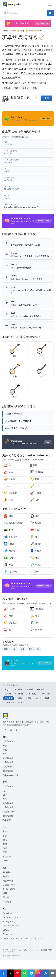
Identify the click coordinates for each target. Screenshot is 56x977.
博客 (5, 893)
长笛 (34, 500)
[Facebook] (5, 730)
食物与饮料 (8, 816)
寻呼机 (9, 530)
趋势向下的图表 (13, 523)
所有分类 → (8, 820)
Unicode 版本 (9, 885)
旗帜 (5, 745)
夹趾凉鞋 (10, 572)
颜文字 (6, 897)
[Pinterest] (16, 730)
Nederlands (20, 694)
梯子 (34, 537)
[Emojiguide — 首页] (5, 716)
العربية (38, 698)
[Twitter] (11, 730)
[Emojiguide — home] (14, 4)
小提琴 (35, 493)
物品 (5, 750)
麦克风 (35, 544)
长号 (7, 486)
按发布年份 (8, 880)
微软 (5, 844)
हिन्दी (47, 698)
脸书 (5, 840)
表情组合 (7, 872)
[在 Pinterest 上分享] (17, 973)
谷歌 (5, 835)
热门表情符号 (9, 889)
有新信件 (10, 537)
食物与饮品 (8, 771)
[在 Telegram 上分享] (31, 973)
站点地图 (6, 956)
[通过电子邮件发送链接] (52, 973)
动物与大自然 (9, 811)
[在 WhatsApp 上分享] (24, 973)
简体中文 (9, 698)
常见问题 (7, 901)
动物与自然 (8, 766)
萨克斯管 (10, 493)
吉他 (8, 472)
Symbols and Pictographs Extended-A (21, 207)
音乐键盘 (36, 472)
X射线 (9, 544)
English (8, 689)
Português (34, 694)
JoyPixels (7, 856)
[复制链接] (45, 973)
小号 (34, 486)
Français (41, 689)
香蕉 (34, 616)
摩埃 (8, 565)
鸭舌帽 (9, 551)
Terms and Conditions (13, 917)
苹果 (5, 831)
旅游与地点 (8, 803)
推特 (5, 848)
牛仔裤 (35, 551)
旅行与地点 (8, 758)
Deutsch (29, 689)
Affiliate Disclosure (11, 925)
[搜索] (50, 13)
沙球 (34, 479)
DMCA (6, 930)
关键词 (6, 876)
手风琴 (9, 479)
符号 (5, 754)
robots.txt (16, 956)
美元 (8, 558)
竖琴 (33, 465)
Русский (46, 694)
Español (18, 689)
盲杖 (34, 572)
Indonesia (9, 702)
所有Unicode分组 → (11, 775)
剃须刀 (35, 565)
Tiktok (5, 861)
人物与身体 (8, 741)
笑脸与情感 (8, 762)
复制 (47, 98)
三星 (5, 852)
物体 (22, 31)
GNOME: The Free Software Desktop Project (23, 938)
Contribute (7, 913)
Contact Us (8, 934)
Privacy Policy (9, 921)
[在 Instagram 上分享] (38, 973)
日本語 (19, 698)
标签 (34, 558)
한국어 (29, 698)
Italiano (8, 694)
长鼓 (8, 500)
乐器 (31, 31)
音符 (34, 623)
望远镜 (35, 523)
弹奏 (6, 649)
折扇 (34, 530)
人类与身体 (8, 786)
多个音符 (36, 630)
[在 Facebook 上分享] (3, 973)
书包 (8, 516)
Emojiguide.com (9, 31)
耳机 (34, 516)
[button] (28, 143)
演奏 (22, 649)
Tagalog (21, 702)
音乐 (35, 88)
